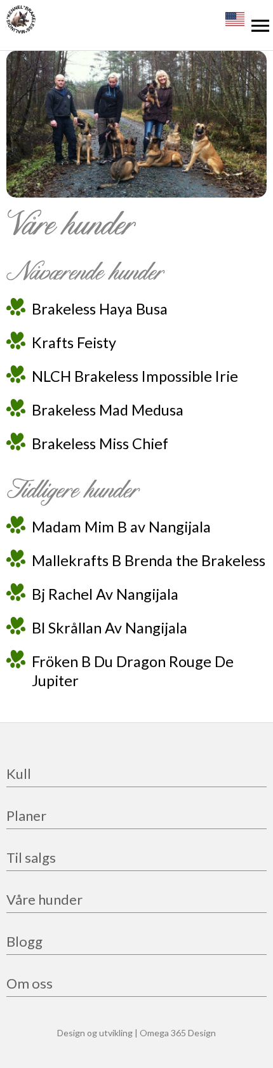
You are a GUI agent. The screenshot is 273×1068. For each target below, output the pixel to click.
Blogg (24, 942)
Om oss (29, 984)
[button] (260, 25)
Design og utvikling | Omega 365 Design (136, 1032)
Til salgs (31, 858)
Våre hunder (44, 900)
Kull (18, 774)
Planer (26, 816)
